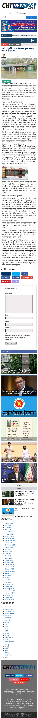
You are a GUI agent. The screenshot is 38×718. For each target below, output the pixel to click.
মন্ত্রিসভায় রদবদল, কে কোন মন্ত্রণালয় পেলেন (16, 415)
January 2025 (9, 562)
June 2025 (8, 552)
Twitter (16, 274)
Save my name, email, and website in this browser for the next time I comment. (17, 337)
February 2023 (9, 597)
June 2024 (8, 578)
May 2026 (8, 528)
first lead (8, 607)
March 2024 (9, 584)
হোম (5, 44)
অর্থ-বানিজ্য (8, 616)
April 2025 (8, 556)
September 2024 (10, 571)
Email (7, 321)
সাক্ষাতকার (8, 655)
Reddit (16, 278)
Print (15, 282)
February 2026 (9, 534)
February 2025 (9, 560)
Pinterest (7, 282)
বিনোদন (7, 640)
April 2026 (8, 530)
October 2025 (9, 543)
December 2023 (10, 591)
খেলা (6, 624)
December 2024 (10, 565)
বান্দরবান (7, 633)
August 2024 (9, 573)
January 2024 (9, 589)
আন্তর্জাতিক (8, 618)
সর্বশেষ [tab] (19, 486)
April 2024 (8, 582)
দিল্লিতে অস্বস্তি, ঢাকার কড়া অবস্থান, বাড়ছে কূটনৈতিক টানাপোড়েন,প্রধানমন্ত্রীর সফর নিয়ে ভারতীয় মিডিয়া (19, 393)
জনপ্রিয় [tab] (19, 488)
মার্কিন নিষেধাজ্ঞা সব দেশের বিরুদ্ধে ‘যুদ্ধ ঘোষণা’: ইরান (17, 480)
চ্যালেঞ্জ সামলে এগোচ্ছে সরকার (12, 439)
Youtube (25, 679)
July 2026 (8, 525)
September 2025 (10, 545)
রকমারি (7, 644)
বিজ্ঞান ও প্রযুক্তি (9, 637)
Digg (25, 274)
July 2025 (8, 549)
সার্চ (31, 17)
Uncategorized (9, 611)
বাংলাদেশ (13, 44)
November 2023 (10, 593)
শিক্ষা (6, 651)
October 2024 (9, 569)
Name (7, 315)
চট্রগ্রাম (7, 627)
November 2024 (10, 567)
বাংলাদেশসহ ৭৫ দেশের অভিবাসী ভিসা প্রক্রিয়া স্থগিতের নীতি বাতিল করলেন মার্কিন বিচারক (17, 371)
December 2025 (10, 538)
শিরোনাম (18, 44)
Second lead (9, 609)
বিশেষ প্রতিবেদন (9, 642)
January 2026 (9, 536)
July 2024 (8, 576)
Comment (9, 294)
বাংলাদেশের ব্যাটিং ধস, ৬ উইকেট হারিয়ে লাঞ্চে (17, 460)
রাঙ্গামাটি (7, 646)
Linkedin (6, 278)
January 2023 (9, 600)
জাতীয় (6, 629)
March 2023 (9, 595)
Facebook (6, 274)
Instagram (14, 679)
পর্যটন (6, 631)
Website (8, 328)
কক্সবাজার (7, 620)
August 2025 (9, 547)
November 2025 (10, 541)
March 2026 (9, 532)
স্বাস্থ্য (6, 657)
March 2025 (9, 558)
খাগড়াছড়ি (7, 622)
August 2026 (9, 523)
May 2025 (8, 554)
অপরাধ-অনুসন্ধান (9, 613)
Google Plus (28, 278)
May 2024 (8, 580)
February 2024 (9, 586)
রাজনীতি (7, 648)
